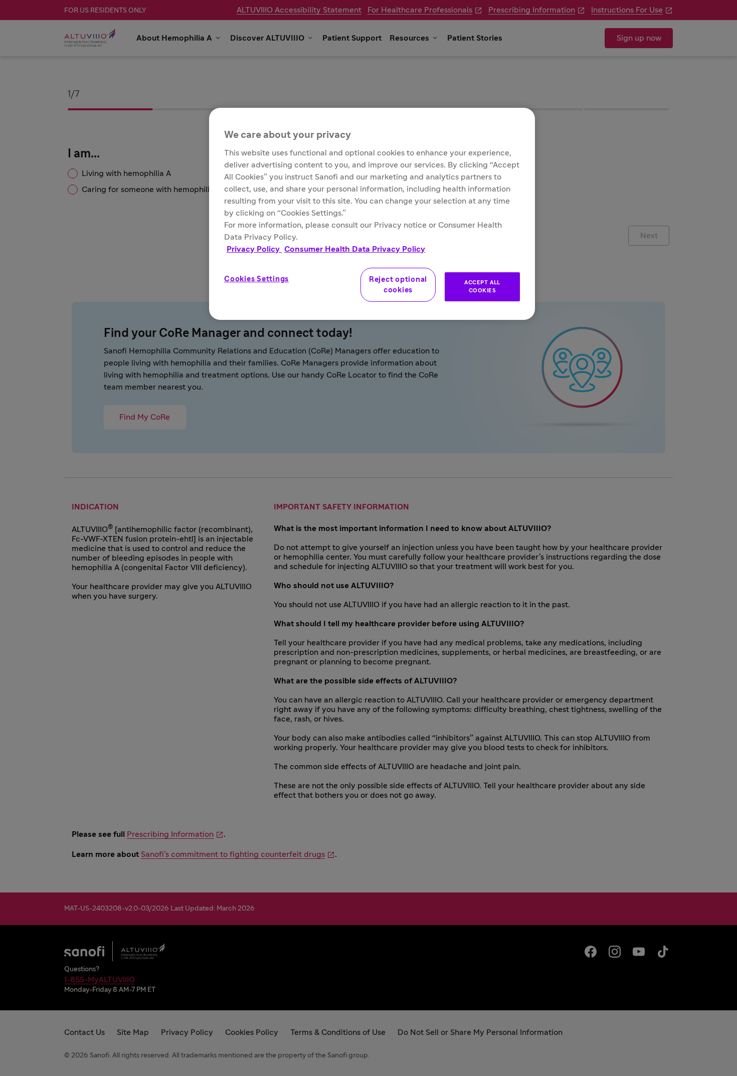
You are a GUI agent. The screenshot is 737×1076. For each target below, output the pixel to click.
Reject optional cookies (398, 285)
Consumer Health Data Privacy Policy (354, 249)
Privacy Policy (254, 249)
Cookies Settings (256, 279)
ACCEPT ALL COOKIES (482, 286)
